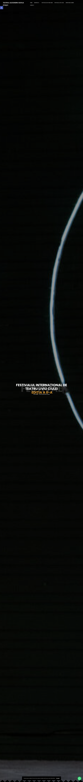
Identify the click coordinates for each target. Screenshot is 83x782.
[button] (1, 7)
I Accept (57, 778)
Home (31, 2)
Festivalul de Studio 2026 (47, 2)
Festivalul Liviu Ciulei (59, 2)
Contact (32, 5)
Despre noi (36, 2)
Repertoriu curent (70, 2)
